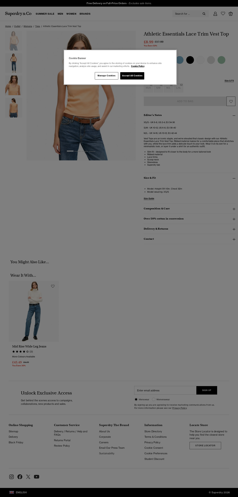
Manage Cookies (106, 75)
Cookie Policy (137, 66)
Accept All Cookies (132, 75)
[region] (120, 67)
